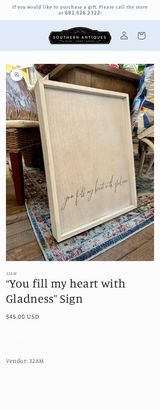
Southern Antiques (67, 405)
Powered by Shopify (108, 405)
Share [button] (22, 337)
